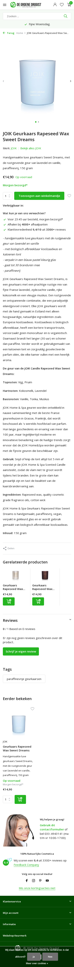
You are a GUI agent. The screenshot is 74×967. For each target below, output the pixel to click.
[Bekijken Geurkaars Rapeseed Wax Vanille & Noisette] (15, 576)
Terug (10, 33)
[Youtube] (47, 881)
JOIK (14, 148)
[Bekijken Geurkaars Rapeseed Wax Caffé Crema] (45, 576)
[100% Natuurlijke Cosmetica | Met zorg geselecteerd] (29, 5)
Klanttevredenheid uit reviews (37, 229)
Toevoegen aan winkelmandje (39, 196)
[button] (35, 122)
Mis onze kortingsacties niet (37, 888)
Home (19, 33)
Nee (50, 956)
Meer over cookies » (37, 963)
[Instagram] (33, 881)
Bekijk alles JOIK (30, 148)
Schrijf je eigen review (21, 651)
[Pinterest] (40, 881)
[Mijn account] (55, 5)
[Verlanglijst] (62, 4)
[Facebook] (26, 881)
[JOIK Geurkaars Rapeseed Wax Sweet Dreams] (18, 724)
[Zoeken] (66, 16)
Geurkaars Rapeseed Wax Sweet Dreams (17, 748)
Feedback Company (26, 865)
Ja (34, 956)
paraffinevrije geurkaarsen (24, 679)
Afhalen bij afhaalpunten (28, 224)
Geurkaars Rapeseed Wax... (14, 587)
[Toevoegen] (9, 601)
